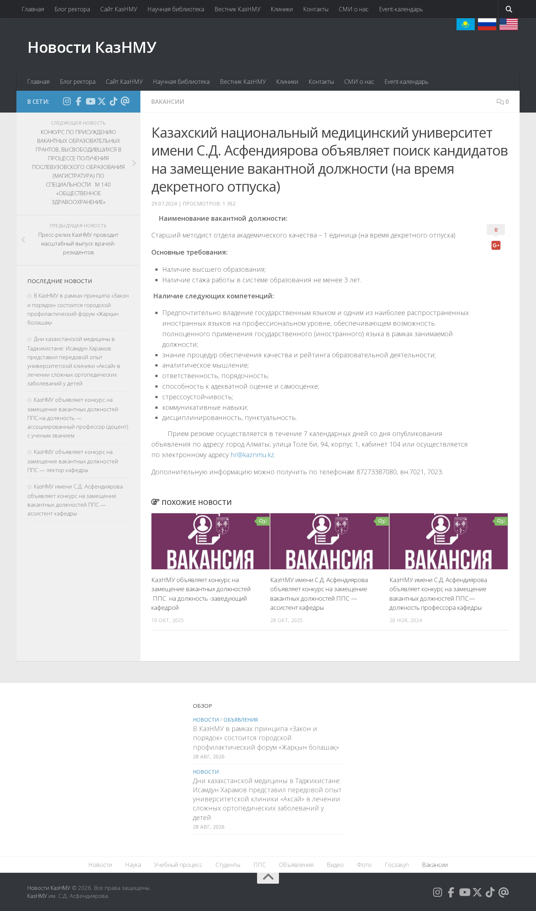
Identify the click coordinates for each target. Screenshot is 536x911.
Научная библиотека (175, 9)
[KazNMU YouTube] (90, 101)
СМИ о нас (354, 9)
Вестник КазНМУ (237, 9)
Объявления (241, 719)
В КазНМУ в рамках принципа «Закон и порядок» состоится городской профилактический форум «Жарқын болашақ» (266, 737)
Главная (33, 9)
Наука (133, 865)
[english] (509, 24)
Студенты (227, 865)
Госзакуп (397, 865)
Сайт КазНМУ (118, 9)
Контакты (316, 9)
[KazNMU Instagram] (66, 101)
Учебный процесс (178, 865)
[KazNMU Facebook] (78, 101)
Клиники (282, 9)
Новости (206, 719)
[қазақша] (466, 24)
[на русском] (487, 24)
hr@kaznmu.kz (252, 454)
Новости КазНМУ (91, 46)
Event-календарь (401, 9)
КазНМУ (37, 895)
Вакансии (167, 102)
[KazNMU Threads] (125, 101)
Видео (335, 865)
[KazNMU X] (101, 101)
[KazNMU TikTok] (113, 101)
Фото (364, 865)
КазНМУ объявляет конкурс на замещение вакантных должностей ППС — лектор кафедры (72, 461)
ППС (259, 865)
